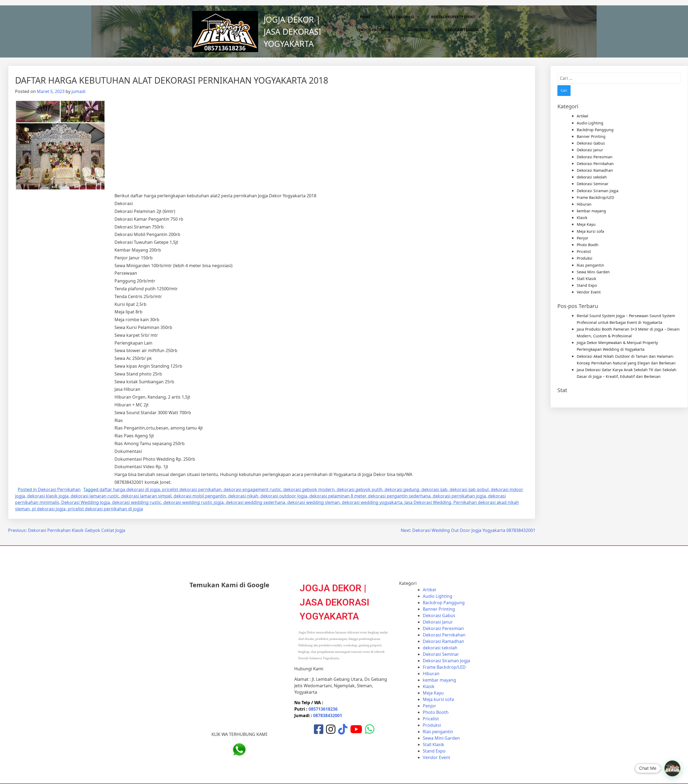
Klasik (582, 217)
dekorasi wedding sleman (313, 502)
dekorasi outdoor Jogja (283, 496)
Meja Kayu (586, 224)
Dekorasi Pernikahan (59, 489)
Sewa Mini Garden (593, 271)
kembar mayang (591, 210)
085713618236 (323, 709)
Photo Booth (588, 244)
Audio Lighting (590, 123)
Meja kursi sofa (590, 231)
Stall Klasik (586, 278)
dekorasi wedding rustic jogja (193, 502)
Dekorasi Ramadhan (595, 170)
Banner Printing (591, 136)
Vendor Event (589, 292)
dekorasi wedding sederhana (255, 502)
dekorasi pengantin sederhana (399, 496)
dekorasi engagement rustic (252, 489)
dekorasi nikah (243, 496)
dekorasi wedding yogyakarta (372, 502)
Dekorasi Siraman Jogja (597, 190)
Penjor (582, 238)
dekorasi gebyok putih (359, 489)
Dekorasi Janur (590, 149)
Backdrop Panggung (595, 129)
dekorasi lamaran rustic (95, 496)
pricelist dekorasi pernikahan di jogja (105, 509)
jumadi (78, 91)
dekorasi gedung (402, 489)
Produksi (584, 258)
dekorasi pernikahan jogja (459, 496)
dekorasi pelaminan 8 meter (337, 496)
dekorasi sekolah (592, 177)
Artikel (582, 116)
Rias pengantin (590, 265)
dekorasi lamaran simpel (146, 496)
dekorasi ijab (434, 489)
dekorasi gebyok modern (309, 489)
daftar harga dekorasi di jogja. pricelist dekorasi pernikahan (160, 489)
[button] (672, 768)
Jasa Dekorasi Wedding (427, 502)
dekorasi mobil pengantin (200, 496)
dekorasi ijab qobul (469, 489)
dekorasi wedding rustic (136, 502)
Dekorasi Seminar (592, 183)
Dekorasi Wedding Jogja (85, 502)
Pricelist (584, 251)
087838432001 (327, 715)
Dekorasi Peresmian (594, 156)
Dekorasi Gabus (591, 143)
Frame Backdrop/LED (595, 197)
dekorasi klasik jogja (48, 496)
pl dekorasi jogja (49, 509)
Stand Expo (587, 285)
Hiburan (584, 204)
